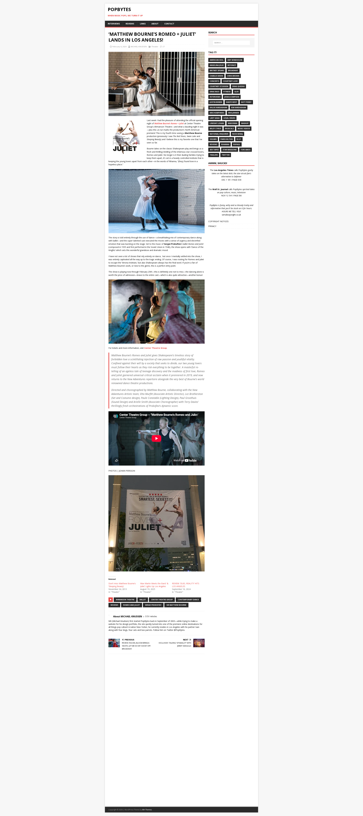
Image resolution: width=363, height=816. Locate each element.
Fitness (226, 91)
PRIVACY (212, 226)
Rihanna (225, 144)
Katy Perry (246, 102)
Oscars (213, 139)
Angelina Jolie (217, 65)
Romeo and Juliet (131, 605)
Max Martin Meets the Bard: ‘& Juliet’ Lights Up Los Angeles (154, 585)
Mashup (245, 123)
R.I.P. (239, 139)
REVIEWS (130, 23)
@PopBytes (179, 630)
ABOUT (155, 23)
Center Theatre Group (162, 599)
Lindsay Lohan (217, 123)
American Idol (216, 60)
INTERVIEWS (114, 23)
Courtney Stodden (219, 86)
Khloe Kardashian (218, 107)
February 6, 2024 (119, 46)
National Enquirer (219, 134)
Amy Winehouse (234, 60)
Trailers (214, 155)
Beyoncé (232, 65)
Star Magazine (230, 149)
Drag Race (214, 91)
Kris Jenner (233, 113)
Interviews (215, 97)
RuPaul (236, 144)
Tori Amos (245, 149)
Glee (236, 91)
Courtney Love (230, 81)
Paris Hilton (226, 139)
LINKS (143, 23)
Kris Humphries (217, 113)
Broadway (233, 70)
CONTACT (169, 23)
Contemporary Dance (188, 599)
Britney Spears (217, 70)
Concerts (214, 81)
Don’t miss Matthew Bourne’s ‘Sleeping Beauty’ (122, 585)
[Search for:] (231, 42)
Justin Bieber (216, 102)
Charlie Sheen (216, 76)
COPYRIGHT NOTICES (218, 221)
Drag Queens (238, 86)
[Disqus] (156, 692)
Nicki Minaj (237, 134)
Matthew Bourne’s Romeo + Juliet (169, 123)
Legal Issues (229, 118)
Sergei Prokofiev (153, 605)
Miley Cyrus (215, 128)
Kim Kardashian (238, 107)
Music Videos (244, 128)
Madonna (232, 123)
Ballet (143, 599)
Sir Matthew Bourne (176, 605)
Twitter (226, 155)
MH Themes (147, 809)
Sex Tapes (214, 149)
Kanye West (231, 102)
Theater (154, 46)
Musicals (229, 128)
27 (164, 46)
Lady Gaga (215, 118)
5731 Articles (151, 616)
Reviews (114, 605)
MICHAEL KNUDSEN (139, 46)
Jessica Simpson (231, 97)
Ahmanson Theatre (125, 599)
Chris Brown (233, 76)
